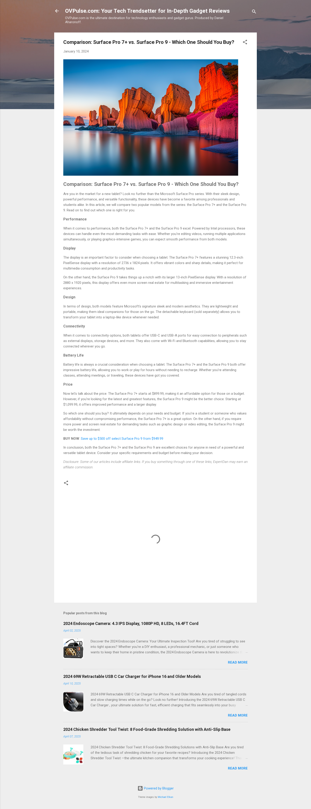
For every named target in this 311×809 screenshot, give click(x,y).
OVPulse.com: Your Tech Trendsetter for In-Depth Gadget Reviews (147, 11)
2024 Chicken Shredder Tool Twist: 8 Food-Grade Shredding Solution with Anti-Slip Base (146, 729)
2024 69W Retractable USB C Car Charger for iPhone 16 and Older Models (132, 676)
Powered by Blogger (158, 788)
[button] (245, 42)
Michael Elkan (165, 797)
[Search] (254, 12)
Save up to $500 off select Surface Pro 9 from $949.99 (122, 439)
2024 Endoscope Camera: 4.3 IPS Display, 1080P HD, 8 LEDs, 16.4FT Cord (131, 623)
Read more (238, 662)
